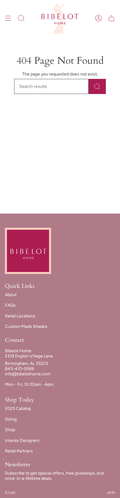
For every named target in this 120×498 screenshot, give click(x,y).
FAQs (10, 305)
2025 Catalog (18, 408)
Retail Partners (19, 451)
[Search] (97, 86)
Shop (10, 429)
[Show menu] (8, 18)
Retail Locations (20, 316)
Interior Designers (22, 440)
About (11, 294)
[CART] (111, 18)
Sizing (11, 419)
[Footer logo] (28, 251)
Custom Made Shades (26, 326)
